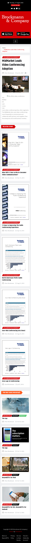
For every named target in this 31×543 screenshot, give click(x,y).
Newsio (11, 531)
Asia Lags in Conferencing (10, 381)
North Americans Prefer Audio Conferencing (12, 279)
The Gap (4, 418)
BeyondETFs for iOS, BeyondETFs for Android (14, 508)
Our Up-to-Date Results (19, 538)
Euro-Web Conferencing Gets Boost (13, 330)
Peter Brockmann (9, 73)
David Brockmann (9, 384)
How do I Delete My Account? (26, 538)
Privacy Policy (13, 537)
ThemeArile (18, 531)
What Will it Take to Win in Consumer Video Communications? (14, 173)
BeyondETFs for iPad (9, 477)
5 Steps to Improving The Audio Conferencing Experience (12, 226)
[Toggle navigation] (15, 41)
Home (4, 48)
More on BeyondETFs (5, 537)
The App (4, 448)
